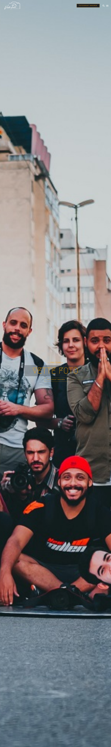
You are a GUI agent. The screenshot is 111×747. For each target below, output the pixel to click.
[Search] (103, 5)
